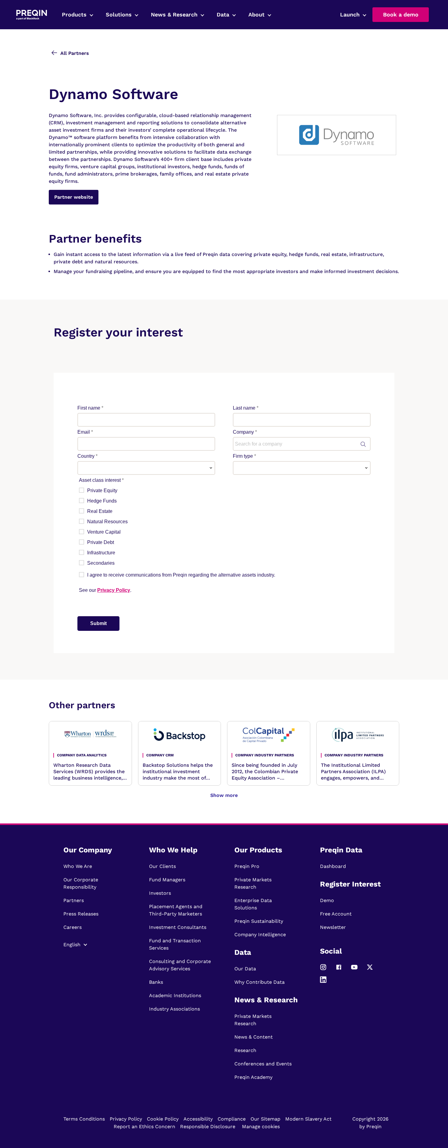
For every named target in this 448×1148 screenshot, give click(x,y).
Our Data (245, 969)
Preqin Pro (246, 866)
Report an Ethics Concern (144, 1126)
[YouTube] (354, 969)
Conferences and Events (263, 1064)
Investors (160, 893)
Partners (73, 900)
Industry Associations (174, 1009)
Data (223, 14)
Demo (327, 900)
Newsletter (333, 927)
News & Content (253, 1037)
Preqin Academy (253, 1077)
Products (74, 14)
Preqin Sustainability (258, 921)
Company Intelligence (260, 934)
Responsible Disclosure (207, 1126)
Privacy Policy (126, 1119)
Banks (156, 982)
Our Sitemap (265, 1119)
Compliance (232, 1119)
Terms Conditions (84, 1119)
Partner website (73, 197)
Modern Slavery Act (308, 1119)
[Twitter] (370, 969)
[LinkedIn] (323, 982)
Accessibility (198, 1119)
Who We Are (77, 866)
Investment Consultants (177, 927)
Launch (350, 14)
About (256, 14)
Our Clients (162, 866)
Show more (224, 795)
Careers (72, 927)
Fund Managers (167, 880)
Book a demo (400, 14)
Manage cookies (261, 1126)
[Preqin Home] (31, 15)
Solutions (119, 14)
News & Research (174, 14)
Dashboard (333, 866)
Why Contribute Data (259, 982)
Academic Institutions (175, 995)
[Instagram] (323, 969)
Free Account (336, 914)
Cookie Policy (163, 1119)
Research (245, 1050)
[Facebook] (339, 969)
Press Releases (80, 914)
